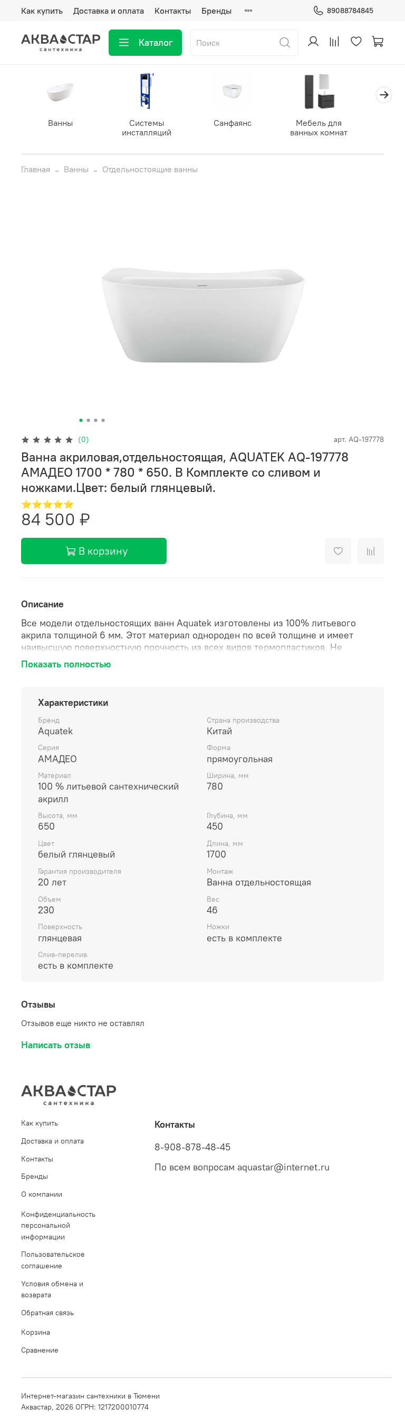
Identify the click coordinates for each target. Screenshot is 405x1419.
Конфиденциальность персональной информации (58, 1225)
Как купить (42, 10)
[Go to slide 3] (96, 420)
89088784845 (350, 10)
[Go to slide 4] (103, 420)
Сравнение (40, 1350)
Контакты (173, 10)
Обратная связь (47, 1312)
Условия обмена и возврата (52, 1289)
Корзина (35, 1332)
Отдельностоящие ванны (150, 169)
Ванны (60, 122)
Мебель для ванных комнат (319, 127)
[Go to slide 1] (81, 420)
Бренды (216, 10)
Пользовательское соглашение (53, 1259)
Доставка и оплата (108, 10)
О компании (41, 1194)
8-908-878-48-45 (192, 1147)
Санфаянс (233, 122)
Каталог (156, 42)
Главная (35, 169)
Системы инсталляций (146, 127)
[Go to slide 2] (88, 420)
